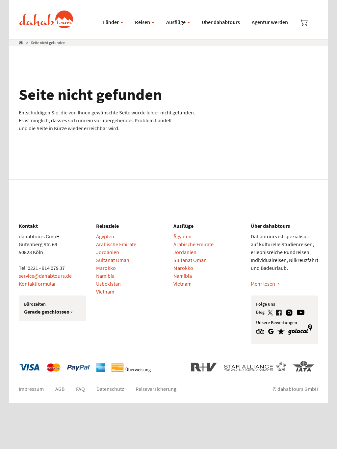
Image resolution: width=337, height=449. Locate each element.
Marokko (106, 268)
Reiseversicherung (156, 389)
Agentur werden (270, 22)
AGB (60, 389)
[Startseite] (21, 42)
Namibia (105, 275)
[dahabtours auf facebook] (280, 312)
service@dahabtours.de (45, 275)
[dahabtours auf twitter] (271, 312)
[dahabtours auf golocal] (301, 331)
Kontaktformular (37, 283)
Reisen (143, 22)
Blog (261, 312)
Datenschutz (110, 389)
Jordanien (107, 252)
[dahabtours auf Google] (272, 331)
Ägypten (105, 236)
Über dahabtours (221, 22)
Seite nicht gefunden (48, 42)
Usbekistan (108, 283)
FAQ (80, 389)
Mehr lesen (263, 283)
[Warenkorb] (304, 23)
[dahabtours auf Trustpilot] (282, 331)
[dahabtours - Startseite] (46, 14)
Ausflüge (176, 22)
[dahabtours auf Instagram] (291, 312)
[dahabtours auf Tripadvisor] (262, 331)
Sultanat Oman (112, 260)
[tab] (22, 42)
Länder (111, 22)
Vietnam (105, 291)
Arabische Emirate (116, 244)
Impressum (31, 389)
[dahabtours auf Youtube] (302, 312)
